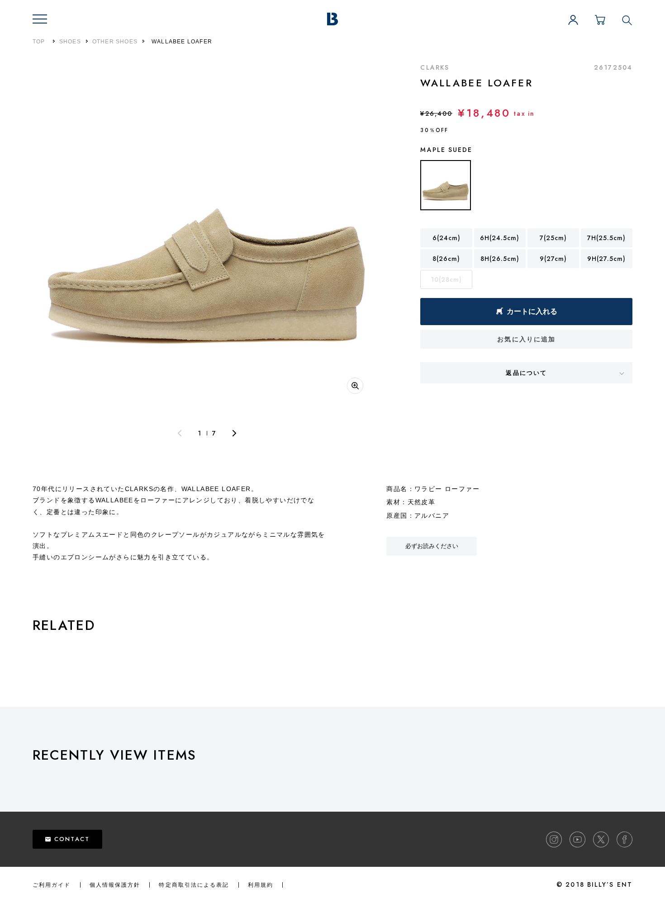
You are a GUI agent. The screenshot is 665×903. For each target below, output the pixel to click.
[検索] (627, 19)
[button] (40, 19)
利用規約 (260, 885)
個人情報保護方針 (115, 885)
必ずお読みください (431, 546)
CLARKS (434, 67)
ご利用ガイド (52, 885)
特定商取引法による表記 (194, 885)
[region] (349, 778)
